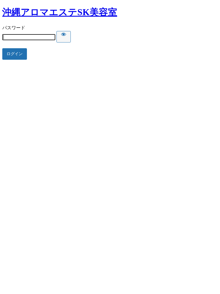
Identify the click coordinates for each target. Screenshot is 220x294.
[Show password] (63, 36)
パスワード (13, 27)
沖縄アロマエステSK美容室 (59, 12)
